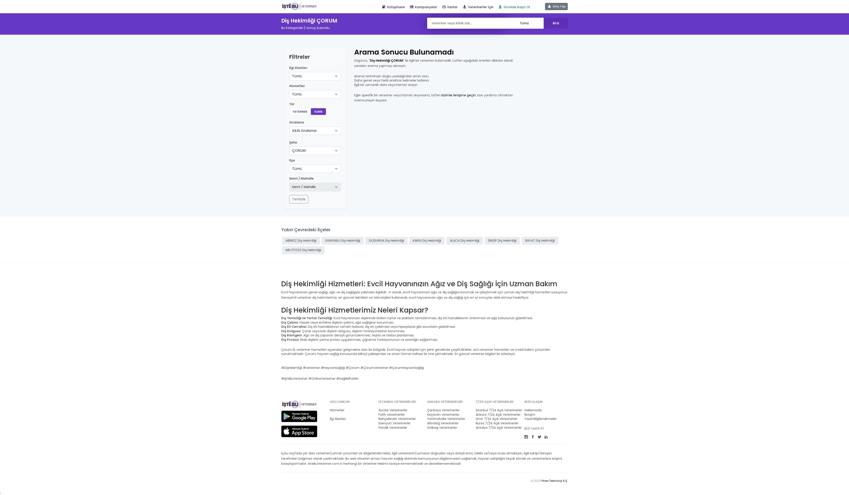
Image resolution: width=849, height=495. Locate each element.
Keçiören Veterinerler (443, 415)
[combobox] (315, 76)
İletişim (529, 415)
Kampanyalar (425, 7)
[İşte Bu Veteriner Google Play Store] (299, 416)
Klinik (318, 112)
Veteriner (300, 112)
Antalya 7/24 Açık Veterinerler (497, 428)
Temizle (299, 199)
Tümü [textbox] (297, 76)
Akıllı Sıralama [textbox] (304, 130)
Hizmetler (337, 410)
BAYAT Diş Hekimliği (540, 240)
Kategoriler (338, 415)
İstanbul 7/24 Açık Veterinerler (497, 410)
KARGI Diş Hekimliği (427, 240)
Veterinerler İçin (480, 7)
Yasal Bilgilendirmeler (540, 419)
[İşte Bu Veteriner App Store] (299, 431)
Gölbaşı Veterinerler (442, 428)
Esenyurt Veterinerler (395, 423)
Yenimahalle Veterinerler (446, 419)
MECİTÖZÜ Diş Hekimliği (303, 250)
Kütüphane (395, 7)
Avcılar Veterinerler (393, 410)
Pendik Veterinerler (393, 428)
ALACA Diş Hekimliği (464, 240)
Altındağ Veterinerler (443, 423)
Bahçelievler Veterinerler (397, 419)
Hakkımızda (533, 410)
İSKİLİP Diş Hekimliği (502, 240)
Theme (299, 6)
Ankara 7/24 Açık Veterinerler (497, 415)
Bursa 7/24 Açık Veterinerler (497, 423)
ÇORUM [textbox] (299, 150)
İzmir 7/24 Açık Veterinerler (496, 419)
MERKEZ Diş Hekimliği (301, 240)
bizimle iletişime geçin (459, 95)
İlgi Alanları (298, 68)
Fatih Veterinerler (392, 415)
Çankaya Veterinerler (443, 410)
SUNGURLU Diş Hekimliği (342, 240)
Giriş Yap (559, 6)
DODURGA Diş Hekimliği (386, 240)
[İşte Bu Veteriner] (299, 405)
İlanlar (452, 7)
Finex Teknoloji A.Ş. (554, 481)
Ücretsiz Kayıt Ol (516, 7)
